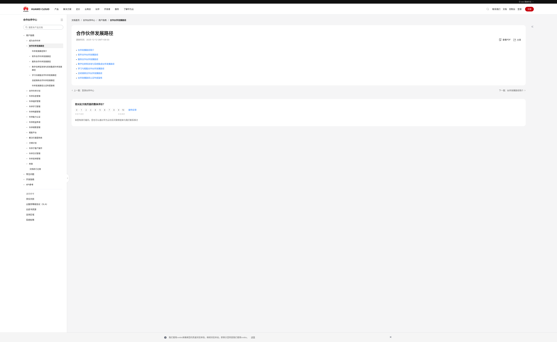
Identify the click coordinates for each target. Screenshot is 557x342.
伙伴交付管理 (34, 153)
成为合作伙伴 (34, 40)
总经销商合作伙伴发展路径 (43, 80)
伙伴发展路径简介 (39, 51)
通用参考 (30, 193)
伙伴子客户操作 (35, 148)
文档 (505, 9)
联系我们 (496, 9)
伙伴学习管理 (34, 106)
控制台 (512, 9)
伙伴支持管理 (34, 158)
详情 (253, 337)
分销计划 (33, 143)
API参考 (29, 184)
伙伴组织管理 (34, 101)
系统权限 (30, 220)
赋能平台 (33, 132)
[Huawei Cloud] (36, 9)
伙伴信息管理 (34, 96)
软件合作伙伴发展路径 (41, 56)
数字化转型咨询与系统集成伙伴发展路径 (47, 68)
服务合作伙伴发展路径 (41, 61)
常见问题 (30, 174)
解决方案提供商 (35, 138)
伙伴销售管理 (34, 127)
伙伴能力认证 (34, 117)
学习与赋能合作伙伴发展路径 (44, 75)
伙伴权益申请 (34, 122)
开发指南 (30, 179)
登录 (520, 9)
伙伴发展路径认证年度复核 (43, 85)
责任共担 (30, 199)
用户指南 (30, 35)
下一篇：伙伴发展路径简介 (511, 90)
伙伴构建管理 (34, 111)
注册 (529, 9)
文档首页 (76, 20)
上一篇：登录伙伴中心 (84, 90)
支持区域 (30, 214)
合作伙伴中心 (89, 20)
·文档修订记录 (35, 169)
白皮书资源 (31, 209)
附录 (31, 164)
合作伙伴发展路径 (36, 46)
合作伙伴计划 (34, 91)
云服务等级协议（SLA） (37, 204)
